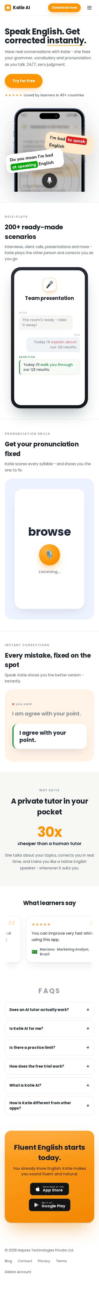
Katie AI (21, 8)
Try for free (23, 81)
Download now (64, 7)
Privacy (44, 1261)
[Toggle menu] (89, 8)
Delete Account (18, 1271)
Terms (61, 1261)
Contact (25, 1261)
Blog (8, 1261)
